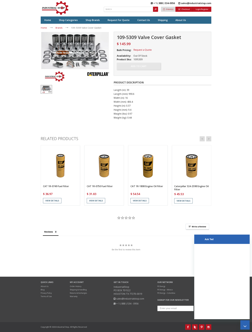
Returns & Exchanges (78, 293)
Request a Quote (142, 49)
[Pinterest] (201, 327)
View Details (52, 200)
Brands (59, 27)
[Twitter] (195, 327)
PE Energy (161, 286)
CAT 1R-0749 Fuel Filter (56, 186)
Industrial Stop (62, 327)
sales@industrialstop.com (130, 298)
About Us (44, 286)
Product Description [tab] (129, 82)
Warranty (73, 296)
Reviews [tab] (48, 231)
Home (44, 27)
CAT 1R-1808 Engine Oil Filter (147, 186)
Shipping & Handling (78, 289)
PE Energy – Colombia (166, 293)
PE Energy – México (165, 289)
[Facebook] (188, 327)
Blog (42, 289)
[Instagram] (208, 327)
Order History (75, 286)
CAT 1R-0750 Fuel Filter (100, 186)
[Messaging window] (222, 268)
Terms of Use (46, 296)
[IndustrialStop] (55, 8)
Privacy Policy (46, 293)
